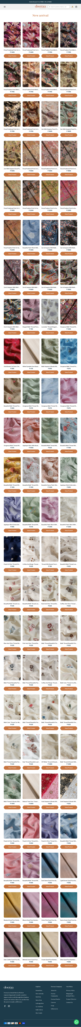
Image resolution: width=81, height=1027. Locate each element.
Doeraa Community (54, 995)
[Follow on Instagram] (9, 1006)
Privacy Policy (70, 990)
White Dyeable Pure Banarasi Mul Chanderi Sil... (37, 366)
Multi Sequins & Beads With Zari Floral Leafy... (55, 366)
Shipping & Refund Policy (70, 995)
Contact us (69, 1002)
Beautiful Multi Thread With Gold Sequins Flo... (17, 485)
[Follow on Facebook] (5, 1006)
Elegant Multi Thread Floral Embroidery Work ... (37, 327)
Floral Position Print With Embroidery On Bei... (36, 89)
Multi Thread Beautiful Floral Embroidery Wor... (55, 643)
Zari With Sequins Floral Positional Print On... (54, 129)
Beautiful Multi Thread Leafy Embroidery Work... (18, 604)
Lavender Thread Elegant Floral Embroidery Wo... (56, 327)
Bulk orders (39, 1010)
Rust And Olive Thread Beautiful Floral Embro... (55, 604)
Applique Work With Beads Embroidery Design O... (38, 445)
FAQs (52, 1006)
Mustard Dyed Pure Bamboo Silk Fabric (15, 920)
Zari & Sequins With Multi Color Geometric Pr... (36, 287)
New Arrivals (39, 994)
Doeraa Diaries (55, 999)
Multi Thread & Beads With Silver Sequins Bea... (18, 801)
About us (53, 990)
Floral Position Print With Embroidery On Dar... (17, 89)
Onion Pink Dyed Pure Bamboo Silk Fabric (53, 920)
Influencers (54, 1009)
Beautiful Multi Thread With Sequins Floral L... (54, 445)
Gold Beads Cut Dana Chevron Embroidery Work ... (19, 366)
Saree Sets (39, 1000)
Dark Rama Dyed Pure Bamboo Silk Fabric (53, 880)
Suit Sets (38, 997)
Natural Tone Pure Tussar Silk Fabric (33, 801)
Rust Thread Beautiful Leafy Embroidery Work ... (37, 762)
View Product (12, 56)
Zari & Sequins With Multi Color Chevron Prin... (55, 248)
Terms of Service (71, 999)
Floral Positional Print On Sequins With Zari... (17, 129)
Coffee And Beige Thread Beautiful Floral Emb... (37, 564)
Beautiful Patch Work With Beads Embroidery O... (37, 248)
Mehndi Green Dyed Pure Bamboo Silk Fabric (36, 959)
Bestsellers (39, 990)
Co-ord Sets (39, 1007)
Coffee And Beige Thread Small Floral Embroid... (55, 683)
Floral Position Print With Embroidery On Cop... (55, 50)
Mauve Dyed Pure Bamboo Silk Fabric (34, 920)
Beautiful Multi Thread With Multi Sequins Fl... (17, 880)
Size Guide (39, 1013)
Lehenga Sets (40, 1003)
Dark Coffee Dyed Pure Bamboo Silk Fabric (17, 959)
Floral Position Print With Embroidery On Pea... (55, 89)
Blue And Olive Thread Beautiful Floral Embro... (18, 643)
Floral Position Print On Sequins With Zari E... (36, 208)
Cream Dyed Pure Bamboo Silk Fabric (52, 959)
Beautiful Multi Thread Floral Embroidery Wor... (18, 406)
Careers (53, 1002)
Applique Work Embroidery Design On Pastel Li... (18, 524)
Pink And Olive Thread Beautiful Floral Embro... (37, 643)
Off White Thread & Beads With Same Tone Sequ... (56, 762)
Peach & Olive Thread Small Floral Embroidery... (18, 564)
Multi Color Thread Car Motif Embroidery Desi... (18, 722)
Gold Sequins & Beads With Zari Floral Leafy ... (55, 801)
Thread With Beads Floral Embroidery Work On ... (56, 564)
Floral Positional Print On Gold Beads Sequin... (17, 50)
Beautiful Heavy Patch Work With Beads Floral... (55, 485)
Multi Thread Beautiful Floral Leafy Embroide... (36, 722)
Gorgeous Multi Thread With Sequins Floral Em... (37, 406)
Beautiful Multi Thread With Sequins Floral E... (36, 524)
